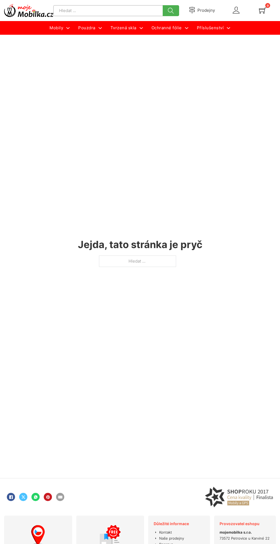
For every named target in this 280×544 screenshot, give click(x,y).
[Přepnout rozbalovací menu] (68, 28)
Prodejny (206, 10)
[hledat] (171, 10)
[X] (23, 497)
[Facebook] (11, 497)
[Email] (60, 497)
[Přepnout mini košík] (262, 10)
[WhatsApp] (35, 497)
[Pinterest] (48, 497)
